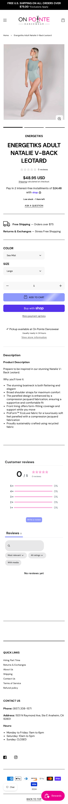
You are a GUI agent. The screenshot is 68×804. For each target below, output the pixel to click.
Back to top (34, 799)
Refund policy (10, 687)
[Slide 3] (55, 127)
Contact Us (9, 678)
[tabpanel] (34, 574)
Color (8, 248)
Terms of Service (12, 683)
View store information (34, 337)
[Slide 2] (34, 127)
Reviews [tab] (14, 533)
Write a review (34, 519)
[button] (5, 20)
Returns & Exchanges (14, 664)
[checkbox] (13, 563)
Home (6, 35)
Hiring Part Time (11, 660)
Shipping (23, 181)
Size (6, 264)
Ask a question (34, 205)
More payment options (34, 316)
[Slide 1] (13, 127)
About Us (8, 669)
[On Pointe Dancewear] (34, 20)
